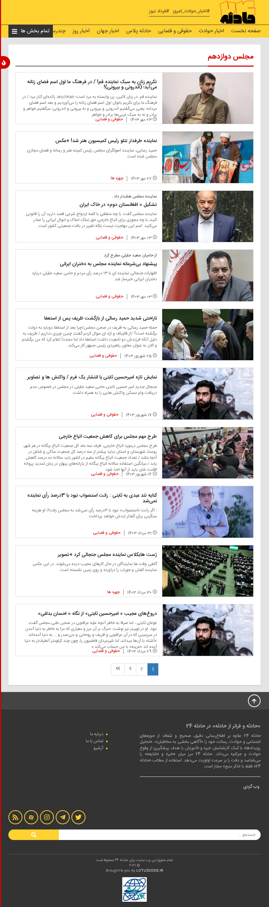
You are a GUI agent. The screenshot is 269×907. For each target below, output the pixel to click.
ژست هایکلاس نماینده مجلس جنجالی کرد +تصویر (107, 555)
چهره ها (117, 178)
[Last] (118, 669)
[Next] (130, 669)
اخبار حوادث (211, 31)
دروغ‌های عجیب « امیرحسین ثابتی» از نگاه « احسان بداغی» (97, 614)
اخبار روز (81, 31)
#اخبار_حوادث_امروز (191, 11)
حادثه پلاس (138, 31)
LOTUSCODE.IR (149, 871)
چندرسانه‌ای (53, 31)
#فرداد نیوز (159, 11)
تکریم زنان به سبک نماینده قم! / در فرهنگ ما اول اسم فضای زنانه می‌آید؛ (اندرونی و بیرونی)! (92, 85)
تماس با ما (94, 741)
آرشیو (98, 748)
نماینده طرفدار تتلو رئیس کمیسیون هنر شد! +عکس (106, 141)
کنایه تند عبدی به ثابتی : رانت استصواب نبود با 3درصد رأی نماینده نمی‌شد (92, 498)
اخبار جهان (108, 31)
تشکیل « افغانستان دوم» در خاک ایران (118, 205)
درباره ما (96, 734)
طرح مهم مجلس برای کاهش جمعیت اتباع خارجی (108, 436)
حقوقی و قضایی (175, 31)
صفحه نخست (246, 31)
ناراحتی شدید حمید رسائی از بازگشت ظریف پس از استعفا (100, 318)
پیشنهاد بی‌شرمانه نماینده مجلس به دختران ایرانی (108, 264)
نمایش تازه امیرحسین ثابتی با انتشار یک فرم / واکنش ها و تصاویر (92, 377)
